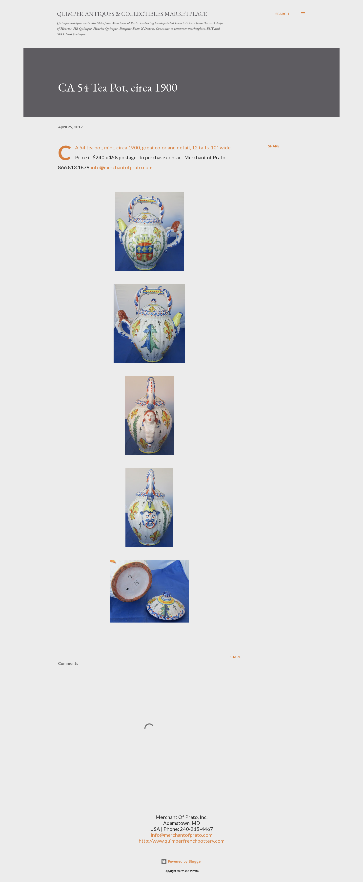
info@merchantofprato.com (121, 167)
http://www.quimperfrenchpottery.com (181, 841)
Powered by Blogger (184, 861)
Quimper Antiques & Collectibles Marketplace (132, 14)
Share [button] (273, 146)
